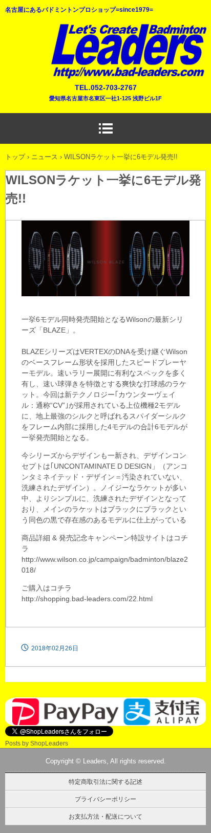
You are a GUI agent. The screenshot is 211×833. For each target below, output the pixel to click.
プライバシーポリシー (105, 799)
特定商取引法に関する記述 (105, 781)
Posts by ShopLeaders (36, 743)
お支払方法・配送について (105, 816)
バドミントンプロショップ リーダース (128, 28)
